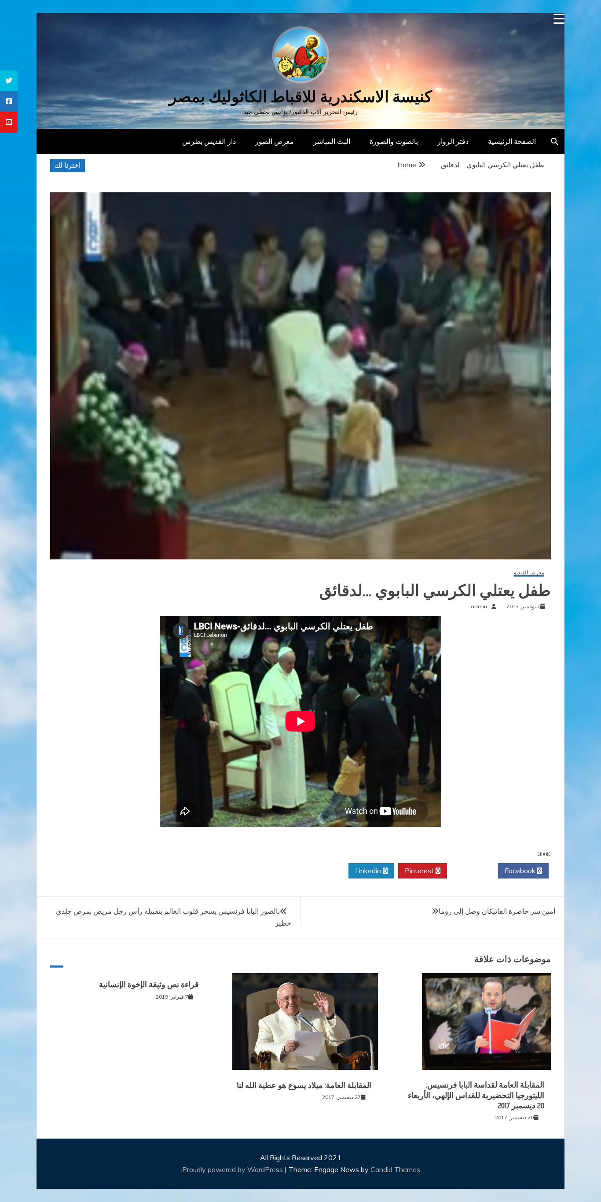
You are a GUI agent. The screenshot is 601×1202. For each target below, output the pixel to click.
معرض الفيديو (529, 573)
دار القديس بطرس (209, 141)
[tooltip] (9, 80)
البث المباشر (331, 141)
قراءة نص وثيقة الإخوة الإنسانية (149, 984)
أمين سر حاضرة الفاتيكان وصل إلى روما (497, 911)
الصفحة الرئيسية (512, 141)
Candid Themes (395, 1169)
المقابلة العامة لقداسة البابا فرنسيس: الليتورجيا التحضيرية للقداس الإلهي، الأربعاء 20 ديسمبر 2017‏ (476, 1095)
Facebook (521, 870)
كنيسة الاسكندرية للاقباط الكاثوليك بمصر (300, 96)
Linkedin (369, 870)
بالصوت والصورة (394, 141)
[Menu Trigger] (559, 19)
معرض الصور (274, 141)
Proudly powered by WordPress (233, 1169)
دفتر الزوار (453, 141)
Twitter (470, 870)
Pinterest (420, 870)
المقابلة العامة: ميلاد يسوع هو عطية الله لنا (304, 1085)
